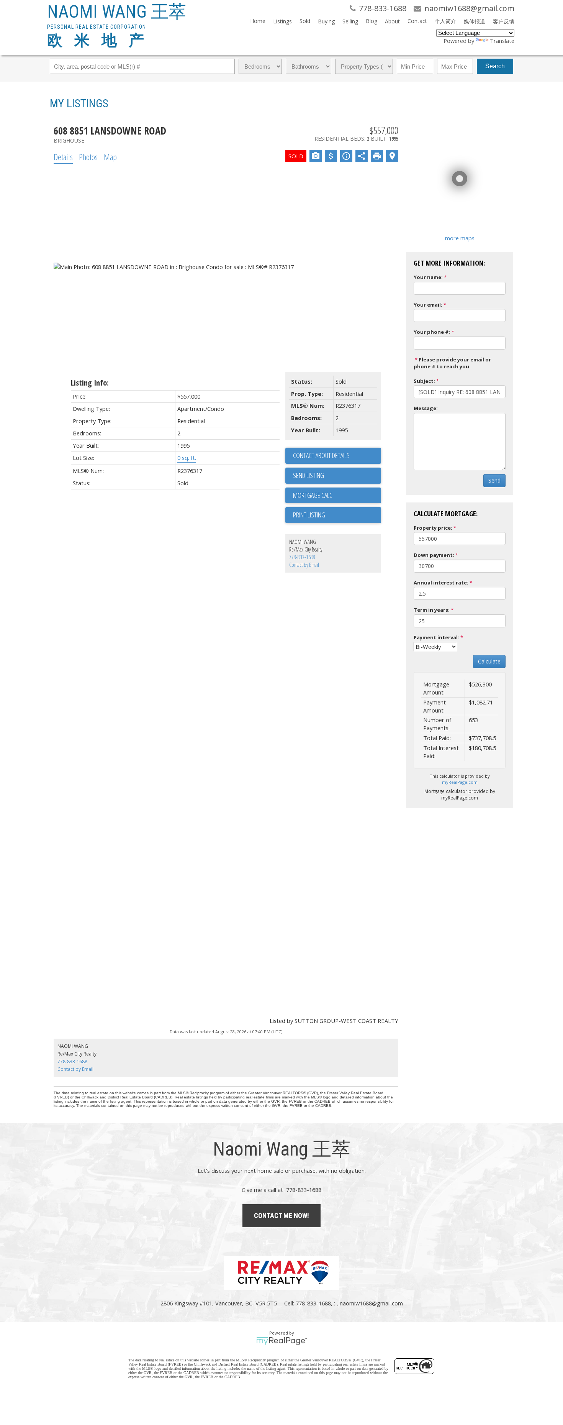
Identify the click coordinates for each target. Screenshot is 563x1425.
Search (495, 66)
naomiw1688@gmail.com (371, 1303)
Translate (502, 40)
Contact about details (321, 455)
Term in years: (432, 609)
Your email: (428, 304)
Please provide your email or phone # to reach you (452, 363)
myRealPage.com (460, 782)
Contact (417, 21)
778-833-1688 (302, 557)
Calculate (489, 661)
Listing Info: (90, 383)
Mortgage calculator (337, 496)
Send (494, 480)
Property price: (433, 527)
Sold (305, 21)
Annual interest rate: (441, 582)
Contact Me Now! (281, 1216)
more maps (460, 238)
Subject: (424, 381)
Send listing (308, 475)
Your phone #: (432, 331)
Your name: (428, 277)
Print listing (309, 514)
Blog (371, 21)
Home (257, 21)
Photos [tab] (88, 157)
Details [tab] (63, 157)
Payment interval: (436, 637)
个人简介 (445, 21)
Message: (426, 408)
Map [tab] (110, 157)
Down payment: (434, 555)
